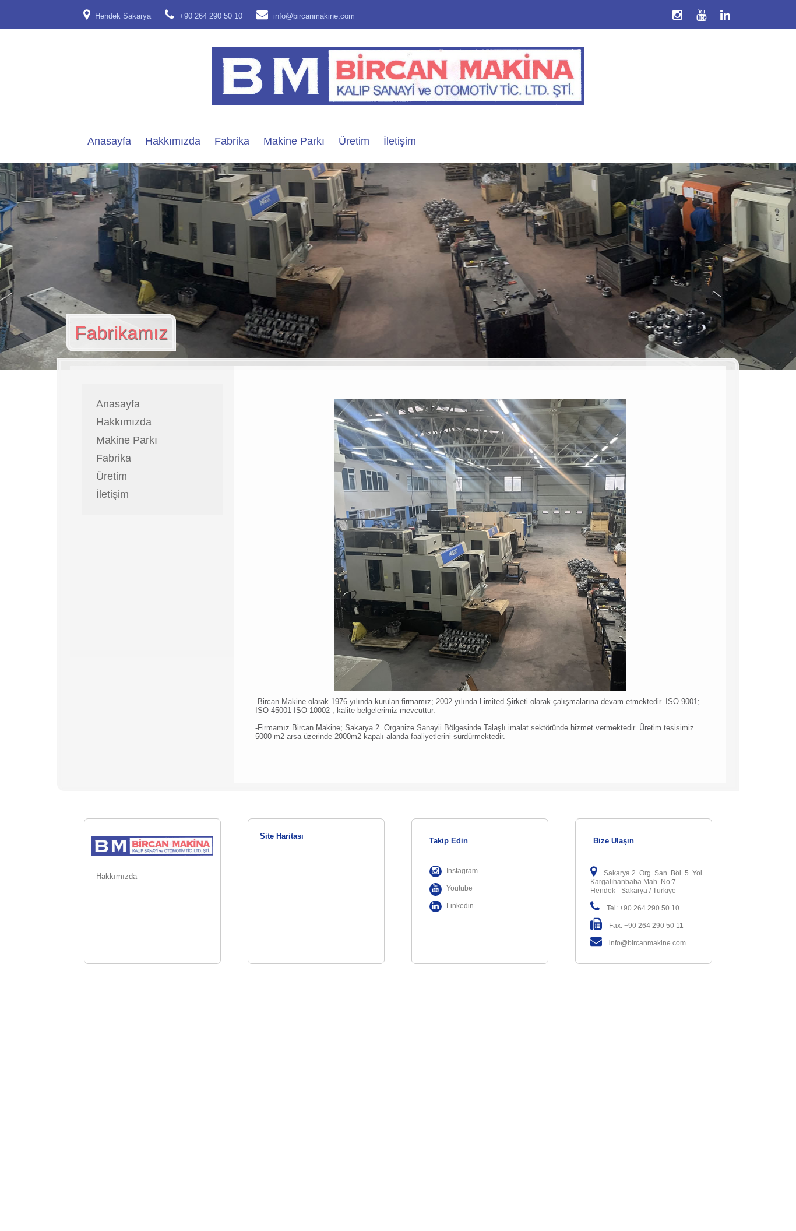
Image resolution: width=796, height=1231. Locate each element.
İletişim (399, 141)
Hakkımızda (172, 141)
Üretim (354, 141)
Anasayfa (109, 141)
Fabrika (231, 141)
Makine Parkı (294, 141)
